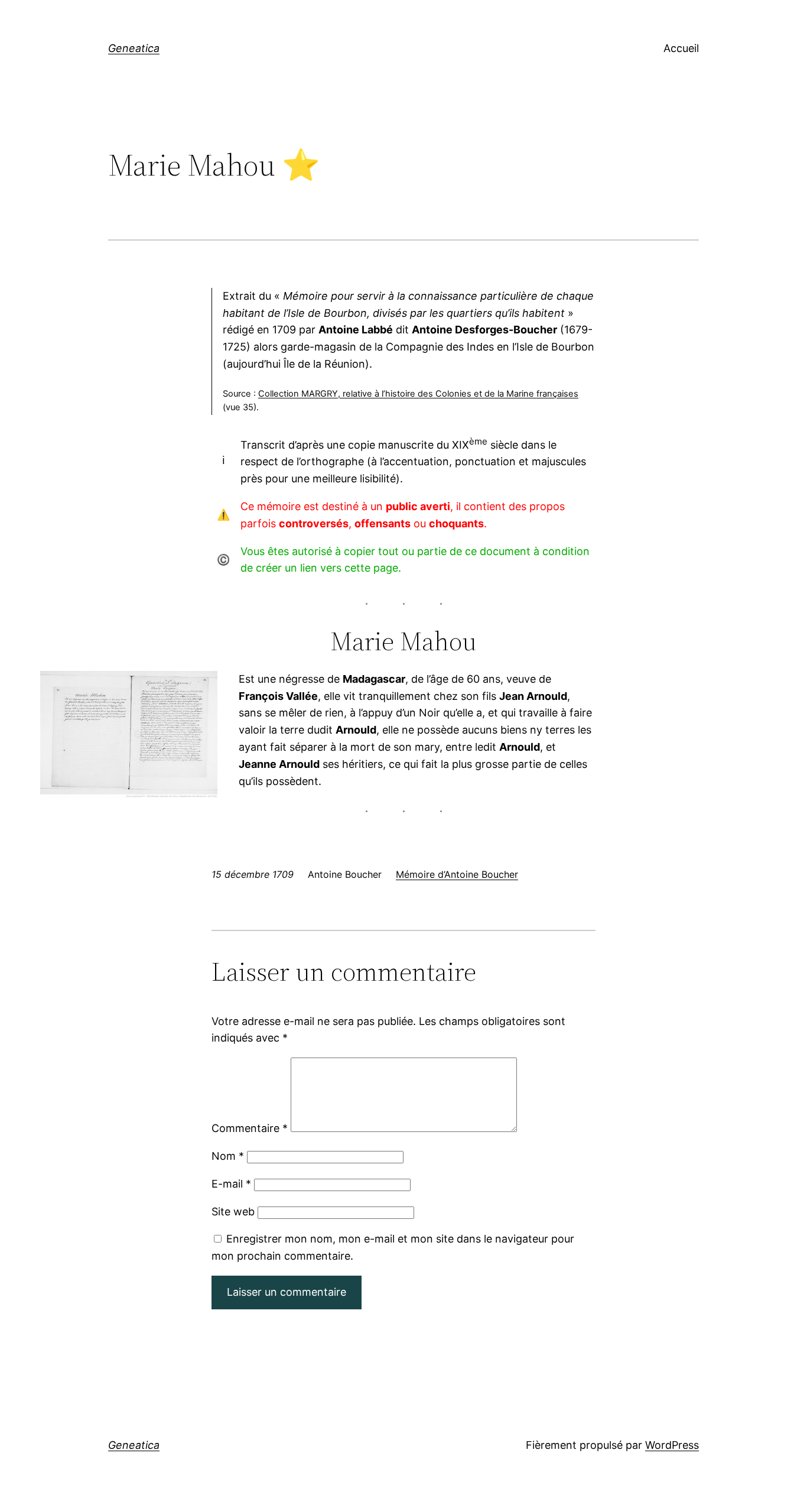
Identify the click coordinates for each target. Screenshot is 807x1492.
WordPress (672, 1445)
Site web (233, 1211)
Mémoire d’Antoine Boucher (457, 874)
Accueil (681, 48)
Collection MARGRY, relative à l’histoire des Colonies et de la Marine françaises (418, 393)
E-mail (231, 1184)
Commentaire (249, 1128)
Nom (227, 1156)
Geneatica (134, 48)
